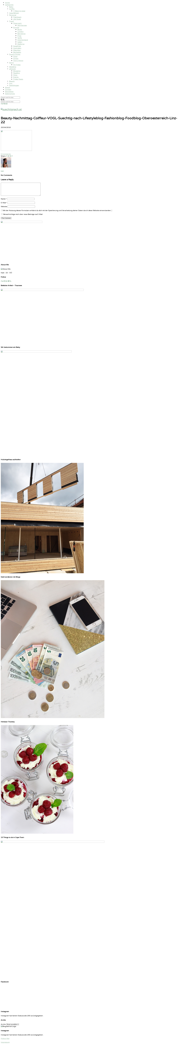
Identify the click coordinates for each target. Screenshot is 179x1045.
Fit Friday (17, 65)
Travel (11, 21)
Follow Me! (5, 1039)
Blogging (16, 71)
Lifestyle (12, 69)
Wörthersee (22, 25)
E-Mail (4, 203)
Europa (16, 27)
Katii (2, 171)
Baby (11, 7)
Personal (12, 15)
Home (7, 3)
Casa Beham (14, 13)
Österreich (17, 23)
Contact (8, 90)
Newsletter (9, 92)
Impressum (5, 1042)
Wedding (12, 67)
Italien (19, 42)
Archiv (3, 1024)
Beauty (12, 81)
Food (15, 56)
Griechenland (22, 40)
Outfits (12, 9)
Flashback (17, 17)
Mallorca (20, 44)
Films (15, 75)
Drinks (15, 59)
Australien (17, 48)
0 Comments (6, 154)
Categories (9, 5)
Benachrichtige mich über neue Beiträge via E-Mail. (23, 214)
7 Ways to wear (19, 11)
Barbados (17, 52)
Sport (11, 63)
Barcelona (21, 34)
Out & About (18, 61)
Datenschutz (10, 94)
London (20, 32)
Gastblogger (14, 85)
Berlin (19, 30)
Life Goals (17, 19)
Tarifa (19, 38)
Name (4, 199)
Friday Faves (18, 79)
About (7, 87)
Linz (10, 83)
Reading (16, 73)
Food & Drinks (14, 54)
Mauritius (17, 50)
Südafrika (17, 46)
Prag (19, 36)
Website (4, 207)
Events (16, 77)
